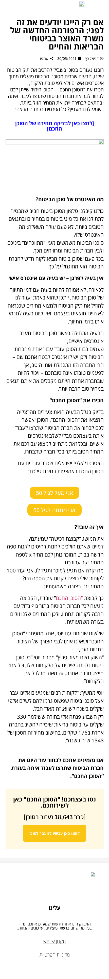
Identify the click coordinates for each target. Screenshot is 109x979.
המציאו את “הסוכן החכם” (77, 419)
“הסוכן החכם (69, 597)
